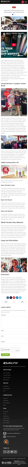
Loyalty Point (6, 416)
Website (3, 341)
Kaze (4, 390)
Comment (3, 315)
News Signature (6, 402)
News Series (5, 400)
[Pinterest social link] (14, 297)
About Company (6, 373)
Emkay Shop (5, 411)
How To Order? (6, 422)
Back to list (14, 302)
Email (2, 336)
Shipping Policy (6, 418)
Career (4, 405)
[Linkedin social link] (17, 297)
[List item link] (14, 436)
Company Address (7, 375)
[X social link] (11, 297)
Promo (4, 413)
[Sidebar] (1, 141)
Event (14, 7)
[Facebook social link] (7, 297)
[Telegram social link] (20, 297)
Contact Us (5, 398)
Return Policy (6, 420)
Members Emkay (6, 377)
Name (2, 330)
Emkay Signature (6, 388)
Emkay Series (6, 386)
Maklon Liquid (6, 379)
